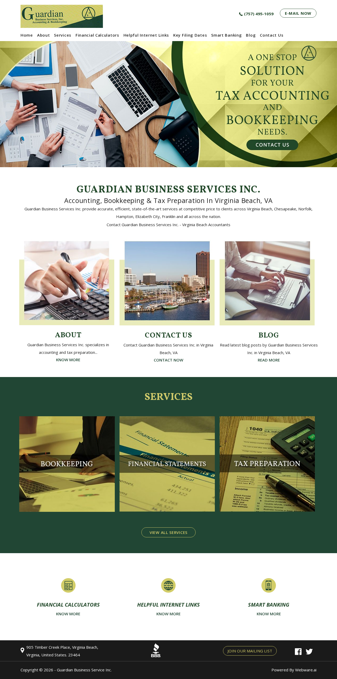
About (43, 35)
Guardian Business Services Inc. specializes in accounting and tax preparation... (68, 352)
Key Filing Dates (190, 35)
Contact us (271, 35)
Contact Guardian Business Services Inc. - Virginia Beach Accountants (168, 224)
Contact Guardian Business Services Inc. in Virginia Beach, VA (168, 352)
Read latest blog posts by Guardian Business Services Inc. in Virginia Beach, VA (269, 352)
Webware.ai (305, 669)
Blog (269, 335)
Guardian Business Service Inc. (84, 669)
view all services (168, 532)
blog (251, 35)
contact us (168, 335)
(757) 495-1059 (259, 13)
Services (62, 35)
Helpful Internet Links (146, 35)
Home (27, 35)
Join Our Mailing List (249, 650)
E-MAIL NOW (298, 13)
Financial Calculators (97, 35)
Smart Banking (226, 35)
